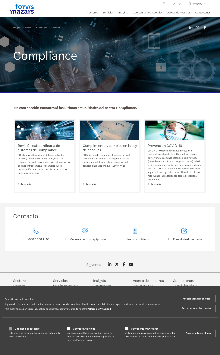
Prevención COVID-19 (165, 145)
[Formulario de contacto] (184, 234)
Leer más (26, 184)
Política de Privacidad (99, 308)
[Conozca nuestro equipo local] (85, 234)
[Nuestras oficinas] (135, 234)
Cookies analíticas (84, 328)
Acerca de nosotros (178, 12)
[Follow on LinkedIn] (109, 264)
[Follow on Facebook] (123, 264)
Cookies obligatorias (27, 328)
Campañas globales (102, 285)
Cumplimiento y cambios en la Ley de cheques (110, 147)
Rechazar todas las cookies (196, 308)
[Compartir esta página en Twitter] (197, 27)
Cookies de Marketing (144, 328)
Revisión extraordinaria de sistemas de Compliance (39, 147)
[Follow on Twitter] (116, 264)
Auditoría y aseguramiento (65, 285)
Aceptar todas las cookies (196, 298)
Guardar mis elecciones (198, 333)
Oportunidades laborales (148, 12)
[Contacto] (35, 234)
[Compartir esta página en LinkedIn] (191, 27)
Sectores (92, 12)
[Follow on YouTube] (131, 264)
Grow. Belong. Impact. (143, 285)
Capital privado (20, 285)
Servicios (108, 12)
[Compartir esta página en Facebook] (204, 27)
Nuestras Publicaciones (36, 27)
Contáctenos (202, 12)
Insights (123, 12)
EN (173, 3)
